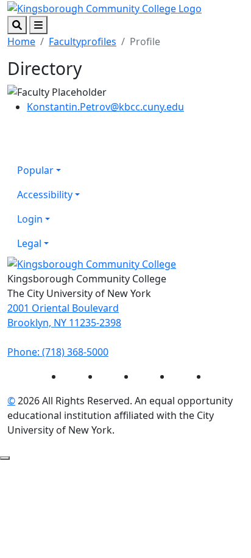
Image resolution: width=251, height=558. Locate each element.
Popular (35, 170)
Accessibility (44, 194)
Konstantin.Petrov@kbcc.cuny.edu (105, 106)
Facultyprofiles (82, 41)
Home (21, 41)
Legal (29, 243)
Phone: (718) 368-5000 (57, 352)
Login (30, 219)
